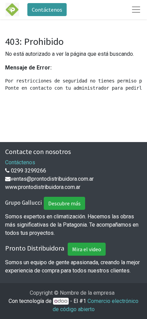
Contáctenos (47, 9)
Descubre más (64, 203)
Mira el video (86, 249)
